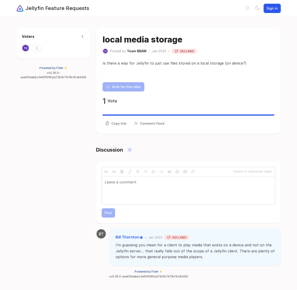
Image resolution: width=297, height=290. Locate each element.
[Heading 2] (106, 171)
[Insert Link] (193, 171)
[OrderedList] (153, 171)
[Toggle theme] (257, 8)
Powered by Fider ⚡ (53, 68)
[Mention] (177, 171)
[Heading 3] (114, 171)
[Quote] (169, 171)
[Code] (161, 171)
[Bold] (122, 171)
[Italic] (129, 171)
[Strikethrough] (137, 171)
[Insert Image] (185, 171)
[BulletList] (145, 171)
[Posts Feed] (247, 8)
